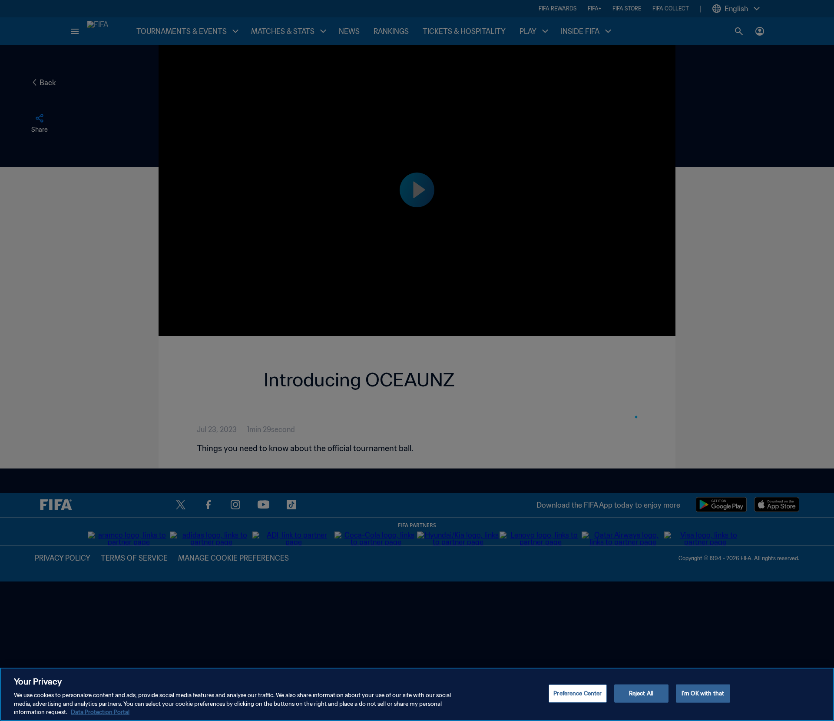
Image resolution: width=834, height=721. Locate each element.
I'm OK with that (703, 693)
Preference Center (577, 693)
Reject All (641, 693)
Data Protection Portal (100, 712)
